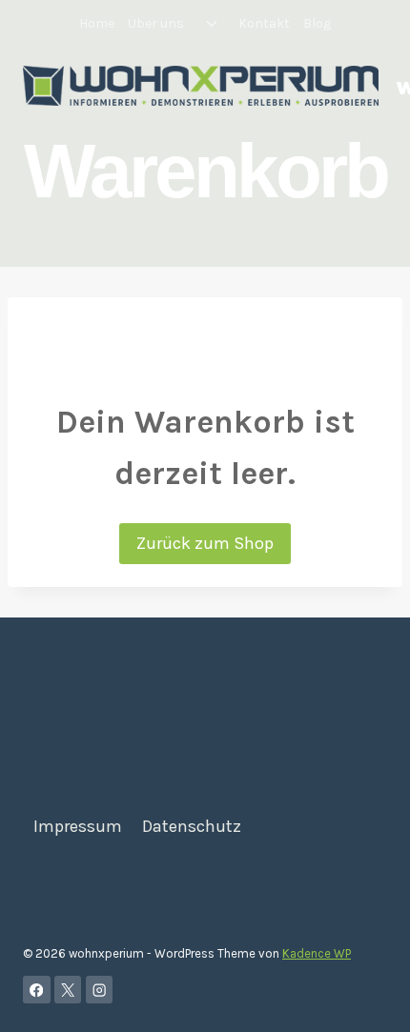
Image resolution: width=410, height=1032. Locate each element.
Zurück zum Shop (205, 543)
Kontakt (264, 23)
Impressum (77, 826)
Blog (317, 23)
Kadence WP (316, 953)
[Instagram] (99, 989)
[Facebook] (37, 989)
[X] (68, 989)
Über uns (156, 23)
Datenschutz (191, 826)
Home (96, 23)
